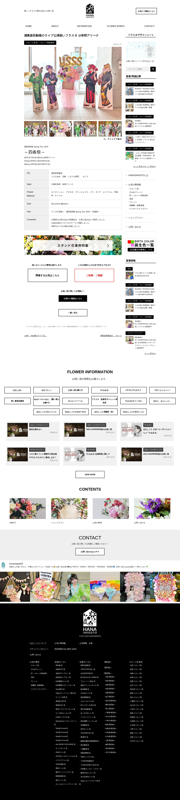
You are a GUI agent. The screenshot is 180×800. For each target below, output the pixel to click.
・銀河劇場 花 (84, 689)
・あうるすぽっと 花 (86, 713)
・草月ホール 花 (85, 729)
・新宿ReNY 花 (59, 705)
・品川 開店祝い (109, 697)
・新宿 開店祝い (109, 681)
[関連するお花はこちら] (47, 281)
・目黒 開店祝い (109, 693)
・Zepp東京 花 (59, 689)
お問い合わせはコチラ (90, 552)
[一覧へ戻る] (72, 316)
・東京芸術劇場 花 (85, 709)
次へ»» (111, 336)
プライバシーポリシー (39, 649)
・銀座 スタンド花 (135, 713)
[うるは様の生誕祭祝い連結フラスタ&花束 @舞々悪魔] (129, 111)
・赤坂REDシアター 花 (62, 677)
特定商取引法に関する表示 (66, 649)
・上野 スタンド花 (135, 729)
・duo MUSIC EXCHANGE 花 (64, 744)
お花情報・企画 (86, 643)
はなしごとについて (38, 643)
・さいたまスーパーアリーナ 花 (65, 784)
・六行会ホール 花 (85, 693)
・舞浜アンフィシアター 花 (64, 772)
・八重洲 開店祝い (110, 712)
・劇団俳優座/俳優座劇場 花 (89, 741)
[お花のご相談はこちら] (146, 14)
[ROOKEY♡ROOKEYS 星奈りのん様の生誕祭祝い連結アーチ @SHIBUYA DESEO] (129, 95)
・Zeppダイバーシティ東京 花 (65, 693)
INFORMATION (84, 26)
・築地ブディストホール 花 (88, 685)
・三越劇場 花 (84, 749)
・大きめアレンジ (135, 192)
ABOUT (55, 26)
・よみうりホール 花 (86, 701)
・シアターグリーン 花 (87, 717)
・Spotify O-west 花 (61, 732)
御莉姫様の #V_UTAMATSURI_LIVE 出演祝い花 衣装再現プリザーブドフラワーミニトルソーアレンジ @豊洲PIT (145, 342)
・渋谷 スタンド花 (135, 665)
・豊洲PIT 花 (83, 737)
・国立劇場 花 (84, 745)
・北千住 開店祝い (110, 752)
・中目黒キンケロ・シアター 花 (90, 769)
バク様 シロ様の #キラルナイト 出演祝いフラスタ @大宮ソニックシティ (145, 139)
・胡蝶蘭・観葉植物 (136, 205)
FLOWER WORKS (116, 26)
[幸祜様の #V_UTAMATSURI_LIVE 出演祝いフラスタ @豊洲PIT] (129, 127)
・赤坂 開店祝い (109, 689)
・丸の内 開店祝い (110, 716)
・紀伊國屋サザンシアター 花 (64, 685)
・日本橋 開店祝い (110, 732)
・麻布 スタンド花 (135, 693)
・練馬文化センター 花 (87, 773)
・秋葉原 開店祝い (110, 728)
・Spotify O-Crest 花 (61, 740)
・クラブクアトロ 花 (61, 760)
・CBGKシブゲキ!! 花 (61, 717)
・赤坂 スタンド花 (135, 677)
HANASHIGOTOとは (138, 175)
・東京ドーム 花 (60, 780)
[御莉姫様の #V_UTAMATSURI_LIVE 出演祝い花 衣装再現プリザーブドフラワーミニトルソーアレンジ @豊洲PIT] (129, 343)
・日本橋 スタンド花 (136, 721)
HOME (28, 26)
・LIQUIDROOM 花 (86, 673)
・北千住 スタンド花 (136, 741)
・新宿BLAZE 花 (60, 701)
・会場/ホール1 (59, 662)
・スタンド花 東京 (135, 662)
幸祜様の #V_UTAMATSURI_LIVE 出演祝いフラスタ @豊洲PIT (145, 123)
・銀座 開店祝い (109, 724)
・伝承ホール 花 (60, 752)
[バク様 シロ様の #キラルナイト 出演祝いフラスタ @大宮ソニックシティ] (129, 143)
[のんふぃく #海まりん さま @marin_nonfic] (75, 587)
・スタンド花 (133, 189)
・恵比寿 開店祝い (110, 701)
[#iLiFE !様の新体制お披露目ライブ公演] (105, 587)
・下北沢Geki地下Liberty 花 (89, 765)
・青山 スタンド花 (135, 697)
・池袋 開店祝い (109, 685)
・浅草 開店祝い (109, 748)
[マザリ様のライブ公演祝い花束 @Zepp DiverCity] (129, 279)
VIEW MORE (90, 474)
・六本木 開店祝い (110, 721)
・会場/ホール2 (84, 662)
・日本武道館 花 (60, 764)
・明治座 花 (58, 665)
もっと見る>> (139, 166)
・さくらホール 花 (60, 748)
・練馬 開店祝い (109, 744)
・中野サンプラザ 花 (86, 757)
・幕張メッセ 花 (60, 768)
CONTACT (149, 26)
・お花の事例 (33, 662)
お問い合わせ (134, 227)
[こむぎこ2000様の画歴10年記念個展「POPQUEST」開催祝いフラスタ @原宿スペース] (129, 159)
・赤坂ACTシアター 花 (62, 673)
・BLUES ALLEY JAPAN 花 (89, 677)
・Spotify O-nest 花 (61, 736)
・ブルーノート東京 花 (87, 681)
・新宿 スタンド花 (135, 669)
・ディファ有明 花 (60, 697)
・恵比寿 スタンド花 (136, 689)
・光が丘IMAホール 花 (87, 777)
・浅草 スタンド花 (135, 737)
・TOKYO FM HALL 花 (87, 669)
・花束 (130, 199)
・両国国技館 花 (60, 776)
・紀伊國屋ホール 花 (61, 681)
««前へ (35, 336)
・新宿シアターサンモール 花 (64, 709)
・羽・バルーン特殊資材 (138, 195)
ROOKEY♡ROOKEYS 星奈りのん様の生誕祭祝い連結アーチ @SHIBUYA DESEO (145, 91)
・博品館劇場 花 (85, 697)
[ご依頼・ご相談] (94, 281)
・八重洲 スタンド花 (136, 701)
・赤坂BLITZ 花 (59, 669)
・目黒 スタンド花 (135, 681)
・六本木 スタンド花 (136, 709)
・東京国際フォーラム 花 (88, 721)
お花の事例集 (134, 184)
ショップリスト (135, 218)
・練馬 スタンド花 (135, 733)
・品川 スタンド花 (135, 685)
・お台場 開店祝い (110, 736)
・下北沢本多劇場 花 (86, 761)
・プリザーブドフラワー (138, 209)
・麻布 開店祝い (109, 705)
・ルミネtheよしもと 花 (62, 713)
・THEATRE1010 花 (86, 733)
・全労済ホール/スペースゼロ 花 (65, 756)
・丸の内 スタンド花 (136, 705)
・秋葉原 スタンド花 (136, 717)
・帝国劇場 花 (84, 725)
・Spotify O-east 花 (61, 728)
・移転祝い (107, 662)
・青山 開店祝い (109, 709)
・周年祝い (107, 668)
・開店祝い (107, 673)
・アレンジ (132, 202)
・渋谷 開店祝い (109, 677)
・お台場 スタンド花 (136, 725)
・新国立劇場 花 (85, 665)
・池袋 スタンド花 (135, 673)
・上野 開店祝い (109, 740)
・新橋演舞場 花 (85, 753)
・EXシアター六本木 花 (87, 705)
